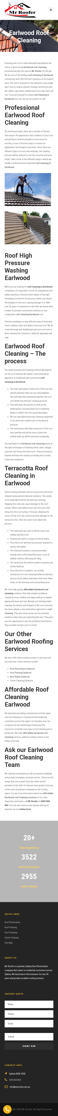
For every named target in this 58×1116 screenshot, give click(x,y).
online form (25, 809)
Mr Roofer (33, 801)
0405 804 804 (15, 1080)
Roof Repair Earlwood (20, 676)
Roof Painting (11, 927)
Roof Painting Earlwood (20, 672)
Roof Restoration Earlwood (22, 668)
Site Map (9, 942)
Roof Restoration (12, 922)
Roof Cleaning (11, 932)
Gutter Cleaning (12, 937)
